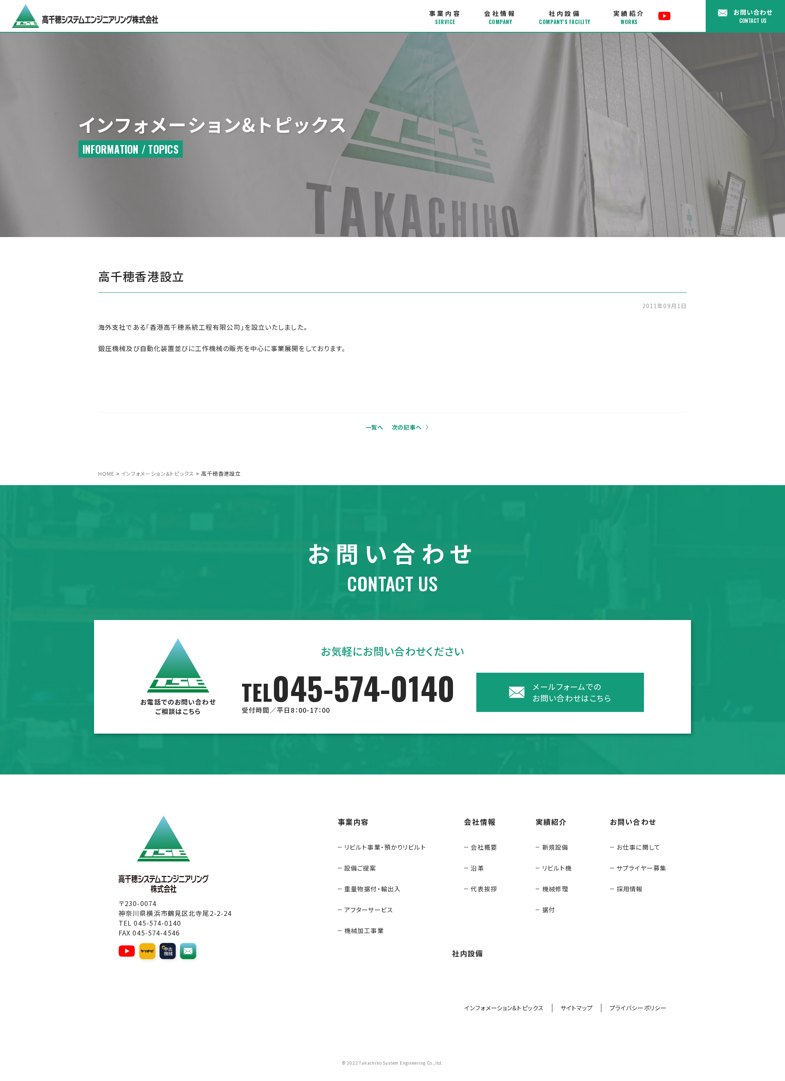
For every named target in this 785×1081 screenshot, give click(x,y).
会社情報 (500, 17)
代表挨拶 (484, 888)
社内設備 (564, 17)
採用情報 (630, 888)
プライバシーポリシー (638, 1008)
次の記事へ (407, 427)
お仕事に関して (638, 847)
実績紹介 (629, 17)
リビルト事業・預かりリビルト (385, 847)
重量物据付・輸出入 (372, 888)
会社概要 (484, 847)
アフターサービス (368, 909)
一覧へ (375, 427)
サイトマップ (577, 1008)
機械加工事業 (364, 930)
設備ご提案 (360, 868)
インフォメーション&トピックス (504, 1008)
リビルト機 (557, 868)
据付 (548, 909)
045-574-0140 (348, 692)
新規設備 (555, 847)
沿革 (477, 868)
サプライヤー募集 (641, 868)
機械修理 (555, 888)
